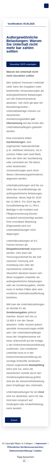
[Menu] (46, 6)
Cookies (37, 451)
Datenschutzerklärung (20, 451)
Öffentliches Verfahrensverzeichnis (25, 447)
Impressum (41, 443)
